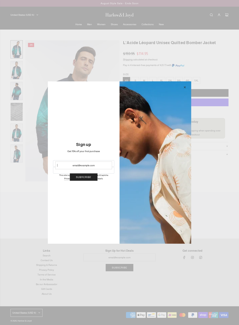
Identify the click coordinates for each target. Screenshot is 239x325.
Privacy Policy (70, 178)
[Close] (185, 87)
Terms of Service (89, 178)
